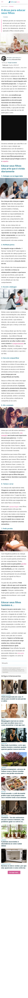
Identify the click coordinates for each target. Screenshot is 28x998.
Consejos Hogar (6, 695)
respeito (5, 161)
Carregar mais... (14, 872)
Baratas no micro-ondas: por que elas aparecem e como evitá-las (13, 867)
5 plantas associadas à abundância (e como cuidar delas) (11, 844)
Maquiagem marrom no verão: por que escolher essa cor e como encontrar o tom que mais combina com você (13, 723)
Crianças (11, 6)
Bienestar (4, 743)
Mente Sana (4, 815)
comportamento (18, 343)
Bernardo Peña (16, 59)
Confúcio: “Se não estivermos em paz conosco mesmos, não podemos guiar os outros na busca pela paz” (12, 820)
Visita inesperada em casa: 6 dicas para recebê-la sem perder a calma (13, 699)
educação (21, 653)
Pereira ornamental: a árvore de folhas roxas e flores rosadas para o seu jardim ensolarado (13, 771)
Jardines (3, 767)
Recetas (3, 791)
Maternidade (4, 6)
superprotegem (14, 506)
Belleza (3, 719)
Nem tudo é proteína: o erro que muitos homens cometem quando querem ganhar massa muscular (13, 747)
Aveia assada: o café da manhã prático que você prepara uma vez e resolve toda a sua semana (13, 795)
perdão (23, 564)
